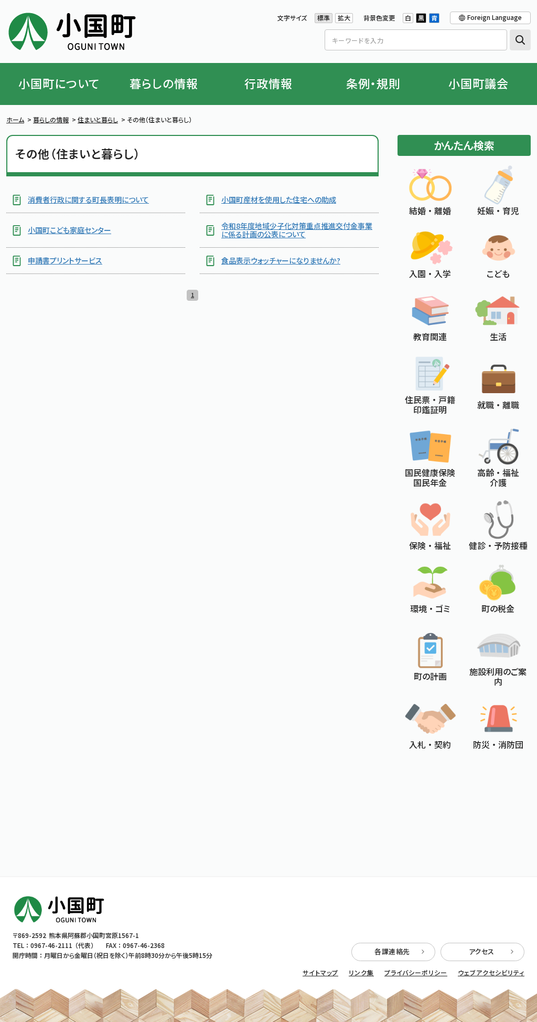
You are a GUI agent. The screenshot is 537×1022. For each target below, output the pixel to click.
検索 (520, 39)
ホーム (15, 119)
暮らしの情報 (51, 119)
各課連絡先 (392, 951)
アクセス (482, 951)
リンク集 (361, 972)
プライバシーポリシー (415, 972)
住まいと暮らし (98, 119)
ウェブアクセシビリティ (491, 972)
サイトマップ (320, 972)
